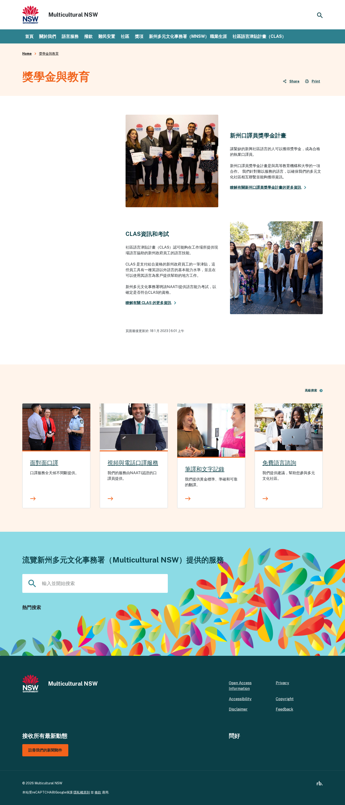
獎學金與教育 (49, 53)
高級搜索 (311, 390)
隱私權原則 (81, 792)
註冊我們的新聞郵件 (45, 750)
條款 (98, 792)
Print (316, 81)
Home (27, 53)
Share (294, 81)
